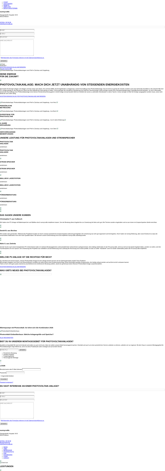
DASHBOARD (7, 455)
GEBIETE (6, 5)
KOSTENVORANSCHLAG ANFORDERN (13, 67)
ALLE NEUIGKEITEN (6, 337)
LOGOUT (6, 458)
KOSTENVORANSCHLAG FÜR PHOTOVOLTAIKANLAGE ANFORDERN (23, 96)
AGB (4, 453)
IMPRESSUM (7, 450)
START (5, 2)
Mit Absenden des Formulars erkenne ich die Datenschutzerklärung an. (22, 57)
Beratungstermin (5, 442)
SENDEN (22, 350)
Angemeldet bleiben (7, 376)
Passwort (3, 373)
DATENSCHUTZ (8, 451)
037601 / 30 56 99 (5, 22)
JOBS (5, 448)
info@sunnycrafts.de (6, 24)
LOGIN (5, 456)
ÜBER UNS (7, 7)
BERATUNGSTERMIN (10, 8)
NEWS (5, 447)
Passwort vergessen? (6, 382)
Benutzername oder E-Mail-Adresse (11, 369)
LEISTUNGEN (7, 3)
